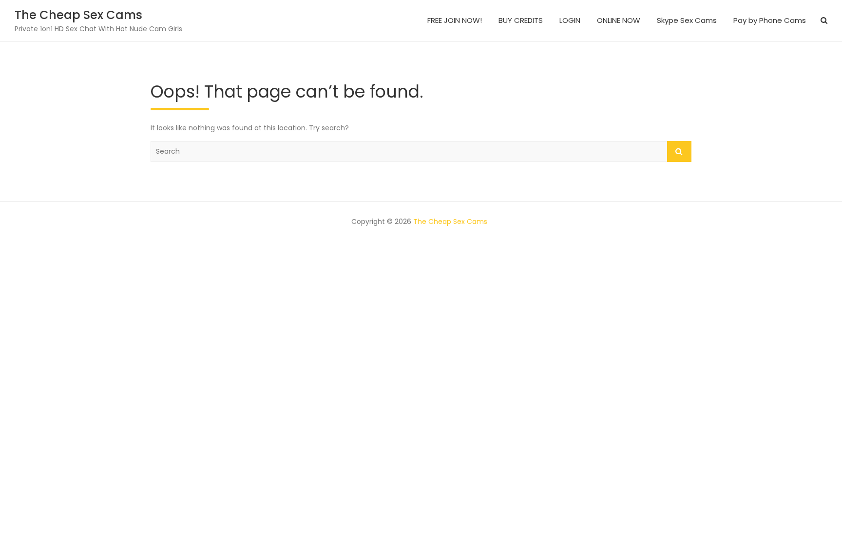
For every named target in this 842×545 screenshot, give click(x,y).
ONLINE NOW (618, 20)
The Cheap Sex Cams (78, 15)
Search (679, 151)
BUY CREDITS (520, 20)
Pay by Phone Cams (769, 20)
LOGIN (569, 20)
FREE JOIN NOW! (454, 20)
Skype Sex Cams (687, 20)
